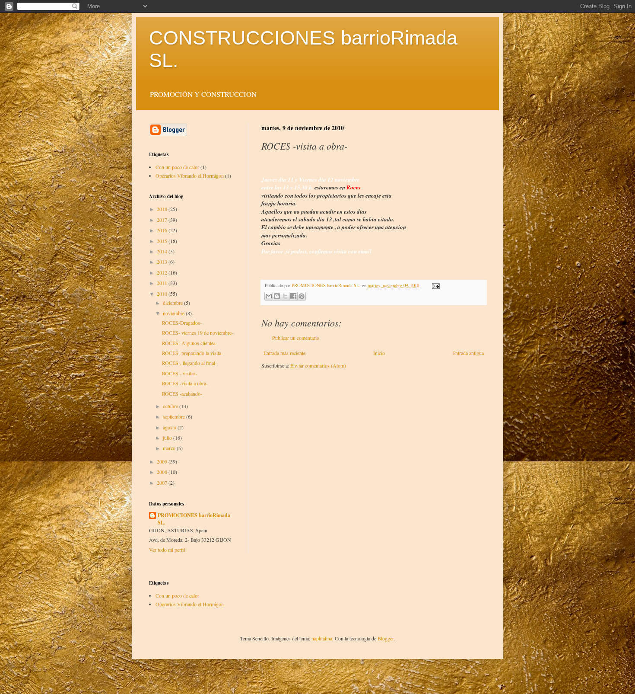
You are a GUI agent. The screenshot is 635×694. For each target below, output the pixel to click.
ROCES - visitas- (179, 373)
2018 (162, 208)
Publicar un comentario (295, 337)
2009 (162, 461)
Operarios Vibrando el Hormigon (190, 175)
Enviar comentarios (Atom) (318, 365)
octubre (171, 406)
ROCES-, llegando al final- (189, 362)
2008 (162, 471)
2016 (162, 230)
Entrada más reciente (284, 352)
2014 (162, 251)
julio (168, 437)
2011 (162, 282)
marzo (170, 448)
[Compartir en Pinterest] (301, 296)
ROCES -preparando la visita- (192, 352)
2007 (162, 482)
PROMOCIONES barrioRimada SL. (194, 519)
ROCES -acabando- (182, 393)
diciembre (173, 302)
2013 (162, 261)
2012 (162, 272)
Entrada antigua (468, 352)
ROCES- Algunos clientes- (189, 342)
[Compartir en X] (285, 296)
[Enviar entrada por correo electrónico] (435, 285)
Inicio (379, 352)
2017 (162, 219)
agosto (170, 427)
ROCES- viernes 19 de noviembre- (197, 332)
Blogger (386, 638)
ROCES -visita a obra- (185, 383)
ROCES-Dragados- (182, 322)
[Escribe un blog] (277, 296)
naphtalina (321, 638)
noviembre (174, 313)
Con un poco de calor (177, 166)
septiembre (174, 416)
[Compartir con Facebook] (293, 296)
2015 (162, 240)
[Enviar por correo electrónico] (268, 296)
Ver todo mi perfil (167, 549)
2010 (162, 293)
